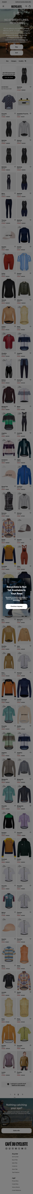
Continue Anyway (17, 606)
